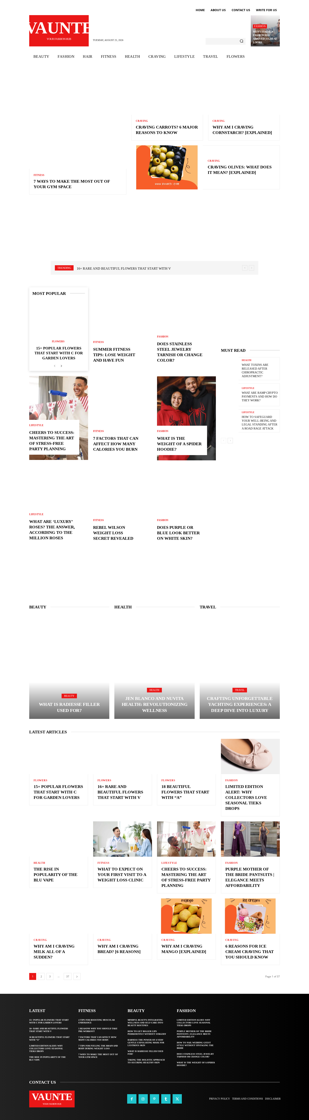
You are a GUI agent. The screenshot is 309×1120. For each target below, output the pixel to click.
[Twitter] (177, 1098)
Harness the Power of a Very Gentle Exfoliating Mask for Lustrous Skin (146, 1042)
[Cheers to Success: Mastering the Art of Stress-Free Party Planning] (58, 418)
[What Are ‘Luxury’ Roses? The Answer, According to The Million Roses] (58, 507)
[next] (251, 267)
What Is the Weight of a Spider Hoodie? (179, 444)
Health (246, 360)
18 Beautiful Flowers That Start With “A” (115, 268)
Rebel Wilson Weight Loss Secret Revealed (113, 533)
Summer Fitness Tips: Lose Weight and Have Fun (114, 354)
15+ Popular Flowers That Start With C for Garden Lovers (58, 353)
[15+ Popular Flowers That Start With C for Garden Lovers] (58, 318)
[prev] (244, 267)
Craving (142, 121)
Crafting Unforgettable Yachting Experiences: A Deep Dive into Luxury (239, 704)
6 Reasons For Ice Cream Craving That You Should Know (249, 951)
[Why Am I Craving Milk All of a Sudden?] (58, 916)
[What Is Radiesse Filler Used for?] (69, 666)
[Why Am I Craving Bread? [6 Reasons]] (122, 916)
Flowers (58, 341)
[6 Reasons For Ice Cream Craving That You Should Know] (250, 916)
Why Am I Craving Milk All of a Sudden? (54, 951)
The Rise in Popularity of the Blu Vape (55, 874)
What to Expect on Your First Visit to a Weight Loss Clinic (122, 874)
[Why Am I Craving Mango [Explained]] (186, 916)
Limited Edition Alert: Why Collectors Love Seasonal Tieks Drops (246, 797)
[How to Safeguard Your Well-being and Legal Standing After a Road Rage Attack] (230, 420)
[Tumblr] (165, 1098)
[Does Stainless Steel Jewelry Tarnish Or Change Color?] (186, 329)
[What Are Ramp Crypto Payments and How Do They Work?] (230, 394)
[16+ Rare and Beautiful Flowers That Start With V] (122, 756)
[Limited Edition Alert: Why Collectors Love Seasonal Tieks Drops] (250, 756)
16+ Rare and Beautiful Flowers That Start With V (120, 792)
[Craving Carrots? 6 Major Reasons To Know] (167, 93)
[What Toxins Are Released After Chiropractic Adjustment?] (230, 368)
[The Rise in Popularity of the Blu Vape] (58, 839)
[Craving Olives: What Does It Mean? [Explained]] (167, 167)
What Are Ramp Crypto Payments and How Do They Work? (260, 396)
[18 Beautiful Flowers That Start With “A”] (186, 756)
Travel (239, 690)
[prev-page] (54, 366)
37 (67, 976)
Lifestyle (36, 425)
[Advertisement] (154, 233)
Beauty (69, 696)
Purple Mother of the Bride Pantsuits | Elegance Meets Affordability (194, 1034)
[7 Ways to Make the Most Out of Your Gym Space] (77, 120)
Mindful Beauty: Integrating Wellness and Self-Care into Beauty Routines (145, 1023)
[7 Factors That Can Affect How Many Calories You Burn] (122, 418)
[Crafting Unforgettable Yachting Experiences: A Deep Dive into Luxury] (240, 666)
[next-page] (61, 366)
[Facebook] (131, 1098)
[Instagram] (143, 1098)
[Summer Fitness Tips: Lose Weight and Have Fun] (122, 329)
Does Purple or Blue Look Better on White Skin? (178, 533)
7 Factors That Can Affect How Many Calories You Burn (115, 444)
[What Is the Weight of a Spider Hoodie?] (186, 418)
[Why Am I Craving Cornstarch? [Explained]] (244, 93)
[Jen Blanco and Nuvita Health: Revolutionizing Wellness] (154, 666)
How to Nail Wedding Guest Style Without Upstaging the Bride (195, 1045)
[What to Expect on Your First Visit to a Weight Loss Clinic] (122, 839)
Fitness (39, 175)
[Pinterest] (154, 1098)
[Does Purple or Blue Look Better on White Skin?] (186, 507)
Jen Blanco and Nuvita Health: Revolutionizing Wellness (155, 704)
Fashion (259, 26)
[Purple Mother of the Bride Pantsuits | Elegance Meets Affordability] (250, 839)
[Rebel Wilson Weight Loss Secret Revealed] (122, 507)
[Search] (242, 41)
